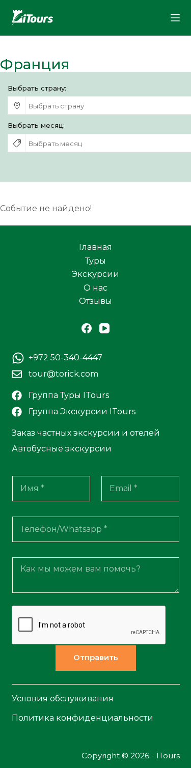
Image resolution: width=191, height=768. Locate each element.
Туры (95, 261)
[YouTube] (104, 328)
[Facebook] (86, 328)
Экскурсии (95, 274)
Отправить (95, 657)
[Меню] (175, 17)
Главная (95, 247)
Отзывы (95, 301)
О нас (95, 288)
